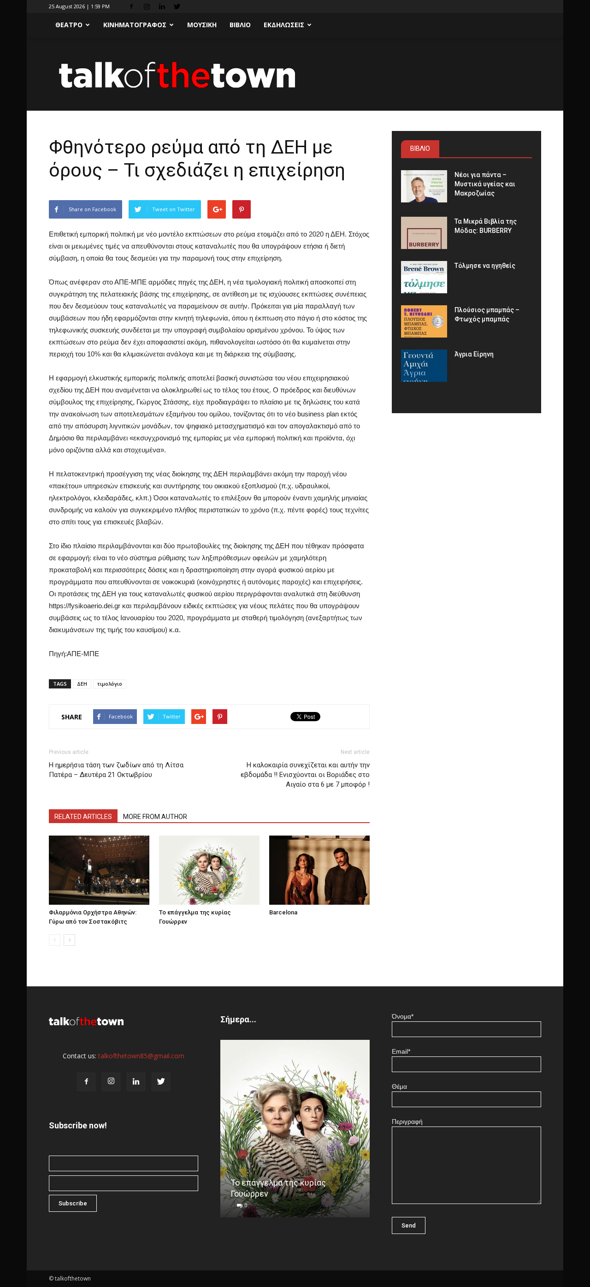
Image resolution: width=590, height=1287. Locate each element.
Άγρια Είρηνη (474, 354)
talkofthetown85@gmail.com (141, 1055)
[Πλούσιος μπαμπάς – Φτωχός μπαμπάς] (424, 321)
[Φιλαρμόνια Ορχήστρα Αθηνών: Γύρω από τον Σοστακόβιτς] (99, 870)
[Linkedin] (162, 6)
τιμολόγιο (109, 683)
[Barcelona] (319, 870)
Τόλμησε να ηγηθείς (484, 265)
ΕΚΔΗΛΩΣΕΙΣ (284, 24)
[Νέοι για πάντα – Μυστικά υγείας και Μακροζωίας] (424, 186)
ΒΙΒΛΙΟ (240, 24)
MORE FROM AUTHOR (155, 816)
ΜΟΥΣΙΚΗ (202, 24)
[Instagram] (146, 6)
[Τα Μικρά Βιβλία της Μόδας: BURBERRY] (424, 233)
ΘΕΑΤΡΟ (69, 24)
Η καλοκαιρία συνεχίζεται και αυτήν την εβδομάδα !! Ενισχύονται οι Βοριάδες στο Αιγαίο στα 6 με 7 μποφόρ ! (305, 775)
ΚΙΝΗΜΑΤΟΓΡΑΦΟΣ (134, 24)
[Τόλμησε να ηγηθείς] (424, 277)
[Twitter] (177, 6)
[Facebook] (131, 6)
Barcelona (283, 912)
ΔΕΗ (82, 683)
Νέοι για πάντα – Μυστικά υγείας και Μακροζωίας (484, 184)
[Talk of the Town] (295, 74)
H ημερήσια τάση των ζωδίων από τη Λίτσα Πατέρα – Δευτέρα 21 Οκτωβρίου (116, 770)
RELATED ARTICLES (83, 816)
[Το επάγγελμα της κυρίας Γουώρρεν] (209, 870)
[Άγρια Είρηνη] (424, 366)
